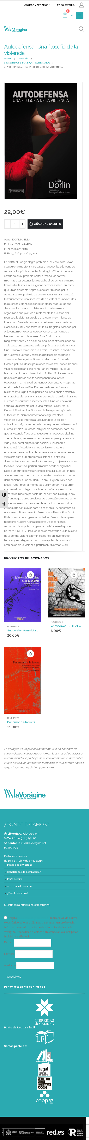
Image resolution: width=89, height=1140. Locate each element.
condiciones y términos (33, 918)
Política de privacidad (19, 864)
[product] (22, 595)
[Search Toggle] (81, 29)
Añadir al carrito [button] (30, 575)
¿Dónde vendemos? (37, 5)
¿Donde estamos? (17, 893)
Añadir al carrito (47, 223)
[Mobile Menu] (79, 15)
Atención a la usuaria (19, 885)
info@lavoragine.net (33, 843)
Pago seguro (66, 5)
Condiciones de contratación (24, 871)
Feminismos (13, 626)
